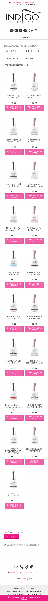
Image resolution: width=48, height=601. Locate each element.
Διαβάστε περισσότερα (35, 462)
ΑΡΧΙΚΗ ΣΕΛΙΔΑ (19, 588)
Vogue (24, 579)
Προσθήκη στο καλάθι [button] (14, 108)
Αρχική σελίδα (8, 45)
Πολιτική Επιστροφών (15, 591)
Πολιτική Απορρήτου (33, 591)
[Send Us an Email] (12, 30)
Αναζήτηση (11, 536)
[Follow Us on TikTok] (20, 30)
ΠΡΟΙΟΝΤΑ (30, 588)
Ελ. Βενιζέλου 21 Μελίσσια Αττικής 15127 (24, 2)
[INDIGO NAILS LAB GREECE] (24, 16)
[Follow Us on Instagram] (25, 30)
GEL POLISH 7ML (15, 47)
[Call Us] (16, 30)
